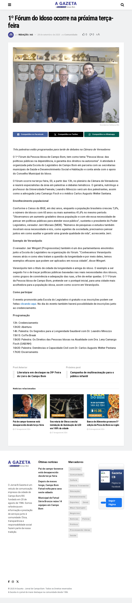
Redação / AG (26, 34)
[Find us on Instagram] (13, 582)
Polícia (86, 519)
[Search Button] (122, 5)
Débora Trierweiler (79, 486)
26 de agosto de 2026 (96, 429)
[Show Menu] (9, 5)
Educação (75, 491)
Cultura (73, 480)
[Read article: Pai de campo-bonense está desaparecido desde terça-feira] (30, 406)
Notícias (74, 519)
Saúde (73, 535)
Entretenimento (77, 497)
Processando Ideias (80, 530)
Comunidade (70, 34)
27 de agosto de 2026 (22, 429)
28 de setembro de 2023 (49, 34)
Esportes (74, 502)
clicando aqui (28, 303)
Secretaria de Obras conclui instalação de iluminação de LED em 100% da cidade (65, 425)
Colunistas (75, 469)
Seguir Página (112, 502)
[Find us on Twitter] (17, 582)
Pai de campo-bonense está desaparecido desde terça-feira (50, 472)
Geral (85, 502)
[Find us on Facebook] (8, 582)
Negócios (75, 513)
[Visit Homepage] (66, 5)
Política (74, 524)
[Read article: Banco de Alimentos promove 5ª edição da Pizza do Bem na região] (104, 406)
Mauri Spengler (77, 508)
